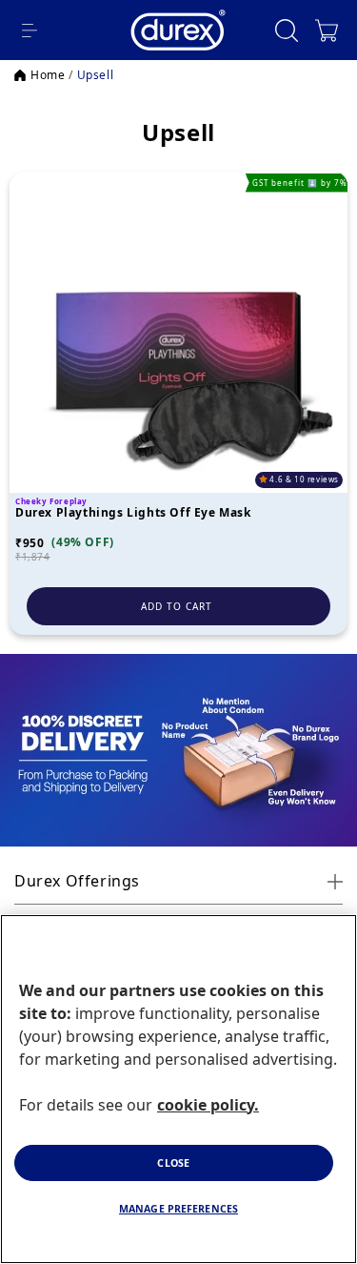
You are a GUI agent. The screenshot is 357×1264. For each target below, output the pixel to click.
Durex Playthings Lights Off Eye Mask (133, 513)
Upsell (95, 75)
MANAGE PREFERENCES (178, 1208)
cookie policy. (208, 1104)
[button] (29, 30)
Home (47, 75)
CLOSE (173, 1163)
